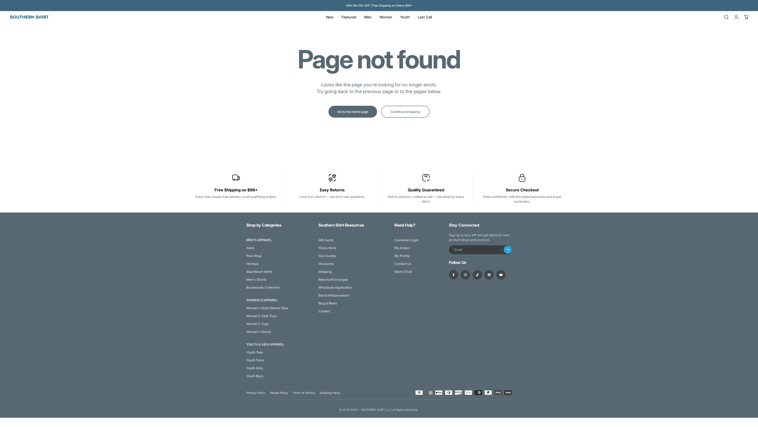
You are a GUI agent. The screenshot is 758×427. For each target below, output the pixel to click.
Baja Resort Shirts (259, 272)
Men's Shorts (256, 280)
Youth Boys (255, 376)
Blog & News (327, 303)
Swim (250, 248)
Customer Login (406, 240)
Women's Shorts (258, 332)
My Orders (402, 248)
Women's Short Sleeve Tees (267, 308)
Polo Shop (254, 256)
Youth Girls (254, 368)
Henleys (252, 264)
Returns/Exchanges (333, 280)
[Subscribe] (508, 250)
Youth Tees (254, 352)
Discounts (326, 264)
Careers (324, 311)
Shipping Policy (330, 392)
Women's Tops (257, 324)
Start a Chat (403, 272)
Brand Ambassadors (333, 295)
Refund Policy (279, 392)
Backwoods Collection (263, 287)
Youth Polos (255, 360)
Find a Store (327, 248)
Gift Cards (325, 240)
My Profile (402, 256)
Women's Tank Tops (261, 316)
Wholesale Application (335, 287)
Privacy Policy (255, 392)
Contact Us (402, 264)
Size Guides (327, 256)
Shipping (325, 272)
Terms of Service (304, 392)
